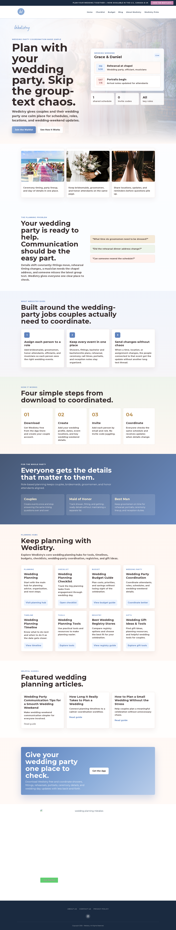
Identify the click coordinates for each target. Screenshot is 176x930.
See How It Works (50, 129)
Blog (120, 12)
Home (90, 12)
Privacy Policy (101, 909)
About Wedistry (133, 12)
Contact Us (85, 909)
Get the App (99, 771)
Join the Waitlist (24, 129)
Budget (111, 12)
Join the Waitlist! (162, 3)
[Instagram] (88, 916)
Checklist (100, 12)
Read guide (75, 717)
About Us (72, 909)
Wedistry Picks (151, 12)
